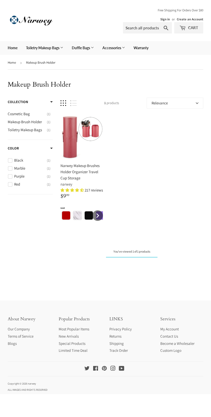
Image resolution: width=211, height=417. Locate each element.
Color (13, 148)
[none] (66, 215)
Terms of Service (20, 336)
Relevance (160, 103)
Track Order (118, 350)
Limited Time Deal (73, 350)
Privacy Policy (120, 329)
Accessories (112, 48)
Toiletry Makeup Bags (43, 48)
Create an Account (190, 19)
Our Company (19, 329)
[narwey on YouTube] (121, 368)
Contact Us (169, 336)
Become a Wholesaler (177, 343)
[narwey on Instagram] (113, 368)
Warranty (141, 48)
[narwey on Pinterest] (104, 368)
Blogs (12, 343)
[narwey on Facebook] (95, 368)
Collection (18, 101)
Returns (115, 336)
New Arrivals (69, 336)
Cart (192, 27)
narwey (66, 184)
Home (12, 48)
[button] (72, 190)
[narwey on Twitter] (87, 368)
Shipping (116, 343)
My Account (169, 329)
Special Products (72, 343)
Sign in (165, 19)
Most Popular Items (74, 329)
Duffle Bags (81, 48)
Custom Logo (170, 350)
